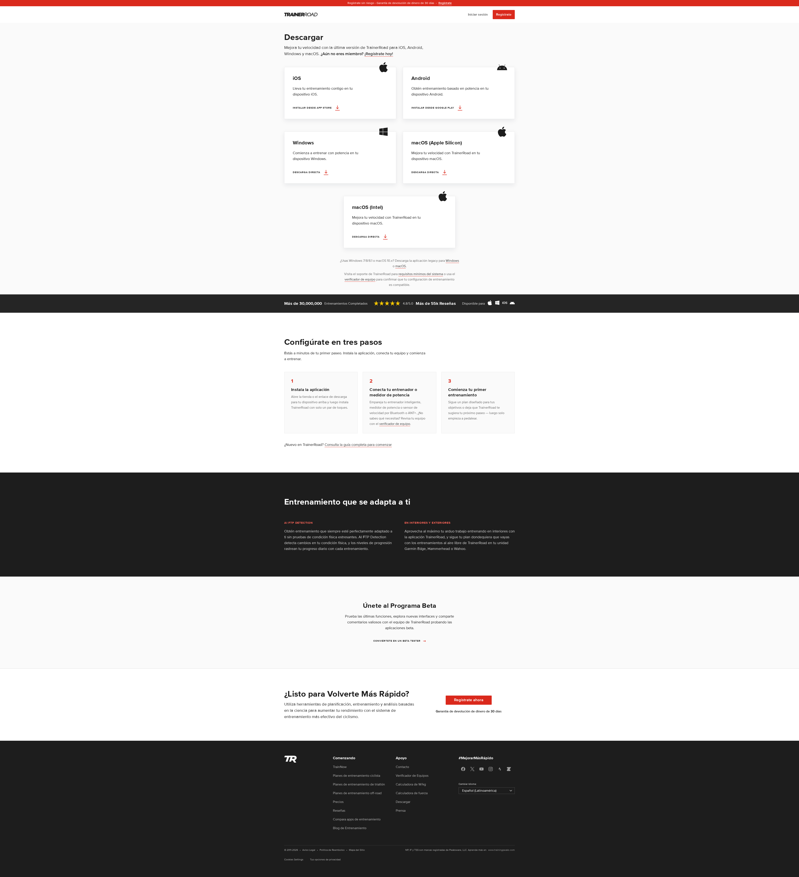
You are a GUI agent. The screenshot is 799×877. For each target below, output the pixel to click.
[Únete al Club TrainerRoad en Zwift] (509, 769)
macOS (400, 266)
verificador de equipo (360, 279)
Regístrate (503, 14)
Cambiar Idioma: (467, 784)
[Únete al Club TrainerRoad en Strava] (499, 769)
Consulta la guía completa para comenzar (358, 444)
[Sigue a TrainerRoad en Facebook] (463, 769)
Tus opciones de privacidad (325, 859)
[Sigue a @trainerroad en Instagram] (490, 769)
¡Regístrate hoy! (379, 53)
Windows (452, 261)
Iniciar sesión (478, 14)
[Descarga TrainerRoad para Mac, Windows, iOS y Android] (501, 303)
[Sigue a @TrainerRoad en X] (472, 769)
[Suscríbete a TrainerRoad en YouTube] (481, 769)
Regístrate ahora (468, 700)
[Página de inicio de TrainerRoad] (301, 14)
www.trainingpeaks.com (501, 850)
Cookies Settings (293, 859)
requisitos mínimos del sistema (420, 274)
